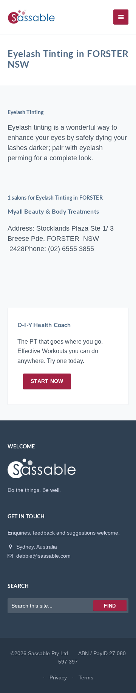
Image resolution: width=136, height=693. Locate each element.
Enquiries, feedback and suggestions (52, 533)
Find (110, 606)
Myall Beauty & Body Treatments (53, 212)
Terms (86, 677)
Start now (47, 381)
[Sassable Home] (42, 472)
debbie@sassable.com (43, 556)
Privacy (58, 677)
